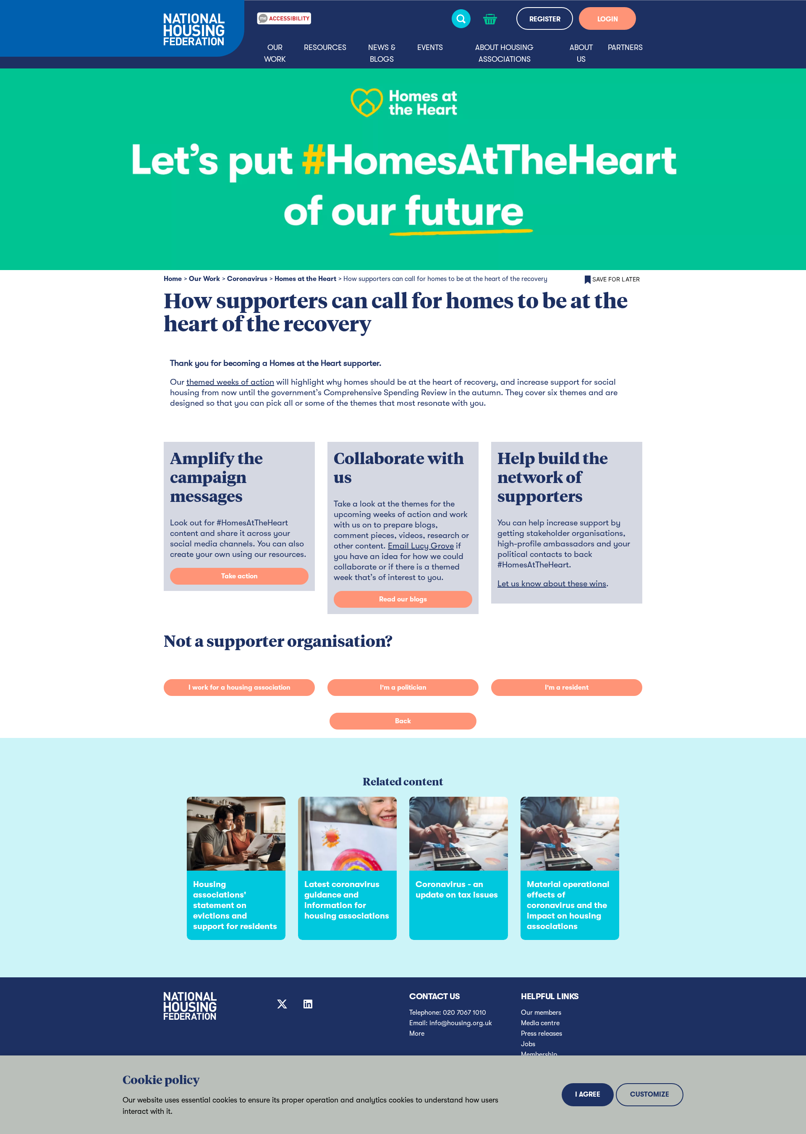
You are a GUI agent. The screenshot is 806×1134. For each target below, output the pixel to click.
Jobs (528, 1044)
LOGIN (607, 19)
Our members (541, 1012)
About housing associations (504, 53)
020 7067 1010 (464, 1012)
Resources (325, 47)
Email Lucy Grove (421, 546)
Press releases (541, 1033)
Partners (625, 47)
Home (173, 279)
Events (430, 47)
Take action (239, 576)
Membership (539, 1054)
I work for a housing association (239, 687)
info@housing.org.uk (460, 1023)
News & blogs (381, 53)
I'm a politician (403, 687)
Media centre (540, 1023)
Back (403, 721)
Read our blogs (403, 599)
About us (581, 53)
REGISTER (544, 19)
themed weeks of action (230, 382)
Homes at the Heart (305, 279)
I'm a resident (567, 687)
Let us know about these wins (551, 583)
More (416, 1033)
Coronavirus (247, 279)
